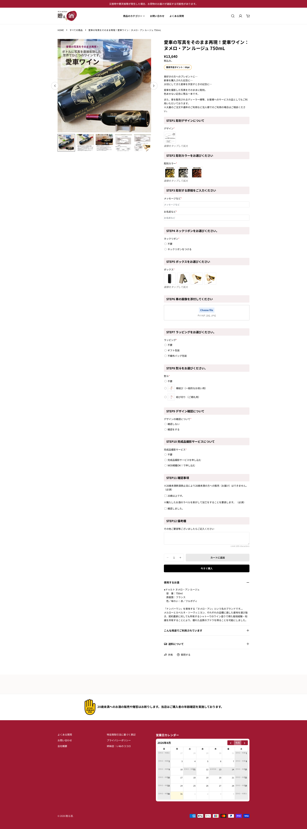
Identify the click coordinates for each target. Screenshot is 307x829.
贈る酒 (69, 815)
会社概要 (62, 746)
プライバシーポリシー (119, 740)
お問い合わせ (65, 740)
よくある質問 (65, 734)
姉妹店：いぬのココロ (119, 746)
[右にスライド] (153, 86)
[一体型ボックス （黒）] (170, 279)
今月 (237, 742)
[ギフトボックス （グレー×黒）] (183, 279)
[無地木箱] (197, 279)
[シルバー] (183, 172)
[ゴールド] (170, 172)
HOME (61, 30)
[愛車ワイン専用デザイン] (170, 138)
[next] (244, 742)
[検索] (233, 16)
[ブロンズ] (197, 172)
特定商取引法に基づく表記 (121, 734)
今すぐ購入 (207, 568)
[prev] (230, 742)
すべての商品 (76, 30)
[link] (90, 707)
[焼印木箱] (210, 279)
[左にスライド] (55, 86)
